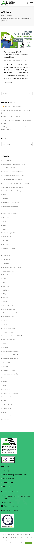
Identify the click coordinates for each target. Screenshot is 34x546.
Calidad (5, 225)
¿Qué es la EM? (7, 160)
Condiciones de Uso (8, 478)
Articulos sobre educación (10, 206)
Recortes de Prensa (9, 370)
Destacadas (6, 256)
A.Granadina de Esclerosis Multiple (13, 175)
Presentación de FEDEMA (10, 355)
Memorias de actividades (10, 313)
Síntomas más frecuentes (10, 393)
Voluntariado (6, 420)
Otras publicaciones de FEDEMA (12, 336)
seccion (5, 381)
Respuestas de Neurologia (11, 374)
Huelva (5, 278)
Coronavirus (6, 244)
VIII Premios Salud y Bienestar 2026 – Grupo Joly (15, 111)
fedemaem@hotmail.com (11, 506)
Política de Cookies (8, 482)
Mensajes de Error (8, 317)
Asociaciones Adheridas (10, 214)
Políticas (5, 347)
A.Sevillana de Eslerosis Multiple (12, 191)
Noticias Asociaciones (9, 328)
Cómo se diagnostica (9, 233)
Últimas (5, 401)
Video (4, 412)
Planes (5, 343)
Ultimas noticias (7, 404)
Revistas (5, 378)
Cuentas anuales (8, 252)
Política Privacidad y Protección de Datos (14, 475)
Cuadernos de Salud (9, 248)
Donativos (6, 263)
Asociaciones (7, 210)
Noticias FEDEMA (8, 332)
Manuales (5, 298)
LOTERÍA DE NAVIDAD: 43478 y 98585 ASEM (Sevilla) (16, 122)
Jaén (4, 282)
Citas (4, 229)
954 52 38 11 (8, 502)
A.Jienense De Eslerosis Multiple (12, 179)
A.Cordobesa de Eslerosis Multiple (13, 168)
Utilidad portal (7, 408)
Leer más (7, 82)
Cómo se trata (7, 236)
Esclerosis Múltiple (8, 271)
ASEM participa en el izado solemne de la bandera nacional (14, 128)
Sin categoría (7, 389)
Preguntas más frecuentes (11, 351)
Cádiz (4, 221)
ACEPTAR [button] (28, 543)
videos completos (8, 416)
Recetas (5, 366)
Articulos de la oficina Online (11, 202)
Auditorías (6, 217)
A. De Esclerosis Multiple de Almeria (14, 164)
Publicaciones (7, 362)
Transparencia (7, 397)
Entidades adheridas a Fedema (12, 267)
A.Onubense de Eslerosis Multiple (13, 187)
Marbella (5, 301)
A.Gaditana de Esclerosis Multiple (13, 172)
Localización (6, 290)
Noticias (5, 320)
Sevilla (4, 385)
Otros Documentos (9, 340)
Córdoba (5, 240)
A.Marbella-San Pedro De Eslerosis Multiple (16, 183)
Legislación (6, 286)
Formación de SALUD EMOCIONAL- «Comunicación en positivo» (16, 54)
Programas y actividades (10, 359)
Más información (8, 305)
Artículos (5, 198)
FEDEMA (9, 61)
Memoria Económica (9, 309)
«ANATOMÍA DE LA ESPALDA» (12, 117)
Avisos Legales (6, 471)
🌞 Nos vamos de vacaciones (12, 106)
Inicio (2, 15)
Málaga (5, 294)
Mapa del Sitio (6, 486)
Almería (5, 194)
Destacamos (6, 259)
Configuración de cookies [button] (15, 543)
